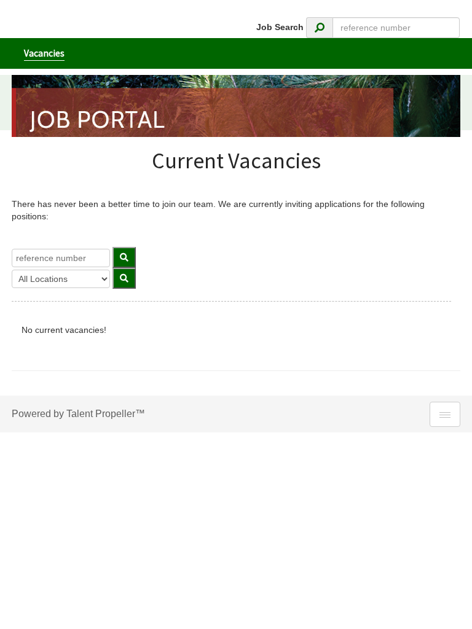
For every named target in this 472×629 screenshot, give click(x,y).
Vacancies (44, 53)
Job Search (280, 27)
